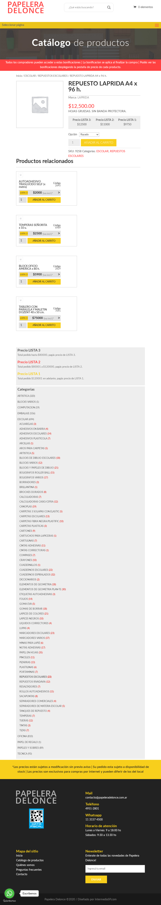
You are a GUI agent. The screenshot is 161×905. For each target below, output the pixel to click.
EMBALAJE (23, 413)
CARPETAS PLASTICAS (31, 526)
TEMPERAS (25, 716)
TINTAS (23, 725)
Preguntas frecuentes (29, 870)
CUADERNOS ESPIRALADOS (34, 575)
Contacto (21, 874)
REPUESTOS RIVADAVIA (32, 682)
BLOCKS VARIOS (26, 402)
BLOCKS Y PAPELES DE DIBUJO (36, 468)
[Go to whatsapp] (9, 893)
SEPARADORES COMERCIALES (36, 701)
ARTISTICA (23, 396)
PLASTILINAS (26, 667)
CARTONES (25, 531)
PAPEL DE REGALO (27, 742)
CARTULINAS (26, 541)
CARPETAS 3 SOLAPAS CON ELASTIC (39, 511)
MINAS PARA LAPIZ (29, 643)
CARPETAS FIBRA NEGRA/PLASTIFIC (39, 521)
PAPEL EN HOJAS (28, 652)
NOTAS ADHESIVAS (30, 647)
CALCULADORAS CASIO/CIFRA (36, 502)
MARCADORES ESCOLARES (34, 633)
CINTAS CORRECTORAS (32, 550)
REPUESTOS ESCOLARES (53, 76)
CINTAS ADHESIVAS (30, 545)
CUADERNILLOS (28, 565)
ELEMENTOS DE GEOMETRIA (35, 584)
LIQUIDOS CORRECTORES (33, 623)
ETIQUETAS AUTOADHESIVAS (35, 594)
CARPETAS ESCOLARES (32, 516)
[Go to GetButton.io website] (9, 901)
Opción (72, 134)
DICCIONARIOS (27, 579)
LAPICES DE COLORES (31, 614)
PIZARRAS (24, 662)
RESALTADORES (28, 687)
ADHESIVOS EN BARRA (32, 429)
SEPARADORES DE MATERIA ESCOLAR (40, 706)
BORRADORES (27, 482)
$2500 (46, 233)
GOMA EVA (25, 604)
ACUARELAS (26, 424)
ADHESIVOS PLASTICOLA (33, 438)
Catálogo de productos (30, 860)
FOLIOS (23, 599)
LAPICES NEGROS (29, 618)
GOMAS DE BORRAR (30, 609)
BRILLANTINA (26, 487)
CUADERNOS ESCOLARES (33, 570)
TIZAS (22, 730)
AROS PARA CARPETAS (32, 448)
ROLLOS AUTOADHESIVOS (34, 691)
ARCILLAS (24, 443)
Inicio (19, 76)
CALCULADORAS (28, 497)
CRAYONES (25, 560)
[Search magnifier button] (109, 7)
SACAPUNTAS (27, 696)
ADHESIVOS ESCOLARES (33, 433)
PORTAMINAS (27, 672)
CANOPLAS (25, 506)
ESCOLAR (30, 76)
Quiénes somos (25, 865)
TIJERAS (23, 720)
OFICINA (22, 736)
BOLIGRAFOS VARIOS (31, 477)
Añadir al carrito (98, 142)
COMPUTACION (26, 407)
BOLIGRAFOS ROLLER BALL (34, 473)
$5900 (46, 274)
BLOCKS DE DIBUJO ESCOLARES (37, 458)
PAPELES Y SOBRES (28, 748)
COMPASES (25, 555)
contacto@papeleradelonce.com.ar (106, 797)
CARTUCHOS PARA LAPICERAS (36, 536)
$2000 (46, 192)
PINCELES (24, 657)
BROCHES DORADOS (31, 492)
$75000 (46, 318)
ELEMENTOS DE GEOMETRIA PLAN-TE (40, 589)
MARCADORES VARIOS (32, 638)
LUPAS (23, 628)
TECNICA (22, 754)
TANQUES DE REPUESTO (33, 711)
